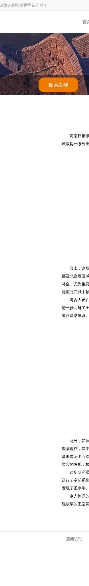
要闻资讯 (74, 539)
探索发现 (58, 85)
